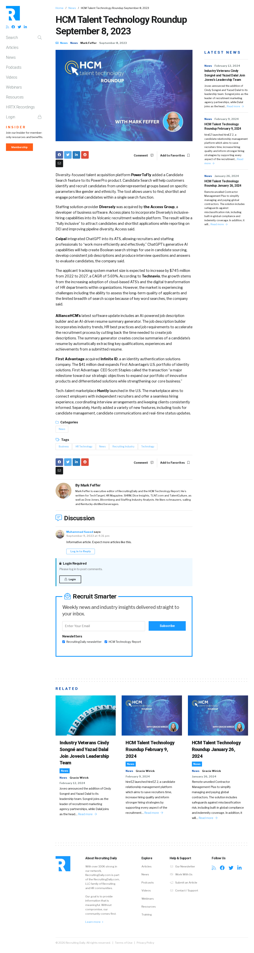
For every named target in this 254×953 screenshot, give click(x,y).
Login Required (74, 563)
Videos (11, 77)
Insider (16, 127)
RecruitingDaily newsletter (84, 642)
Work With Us (183, 874)
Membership (19, 147)
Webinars (14, 87)
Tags (65, 440)
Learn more (93, 921)
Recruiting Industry (123, 446)
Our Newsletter (185, 866)
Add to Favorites (172, 155)
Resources (15, 97)
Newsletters (72, 636)
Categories (69, 422)
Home (60, 8)
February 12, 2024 (227, 65)
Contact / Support (186, 890)
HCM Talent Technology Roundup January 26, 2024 (222, 183)
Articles (12, 47)
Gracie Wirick (79, 777)
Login (10, 117)
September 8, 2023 (113, 42)
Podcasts (13, 67)
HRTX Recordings (20, 107)
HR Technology (84, 446)
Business (64, 446)
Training (146, 914)
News (10, 57)
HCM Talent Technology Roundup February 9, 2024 (222, 126)
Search (12, 37)
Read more (234, 106)
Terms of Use (124, 942)
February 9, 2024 (227, 119)
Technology (147, 446)
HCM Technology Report (125, 642)
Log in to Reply (80, 551)
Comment (141, 155)
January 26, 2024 (227, 176)
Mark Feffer (88, 42)
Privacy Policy (145, 942)
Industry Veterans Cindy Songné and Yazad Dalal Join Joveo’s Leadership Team (224, 75)
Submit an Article (186, 882)
